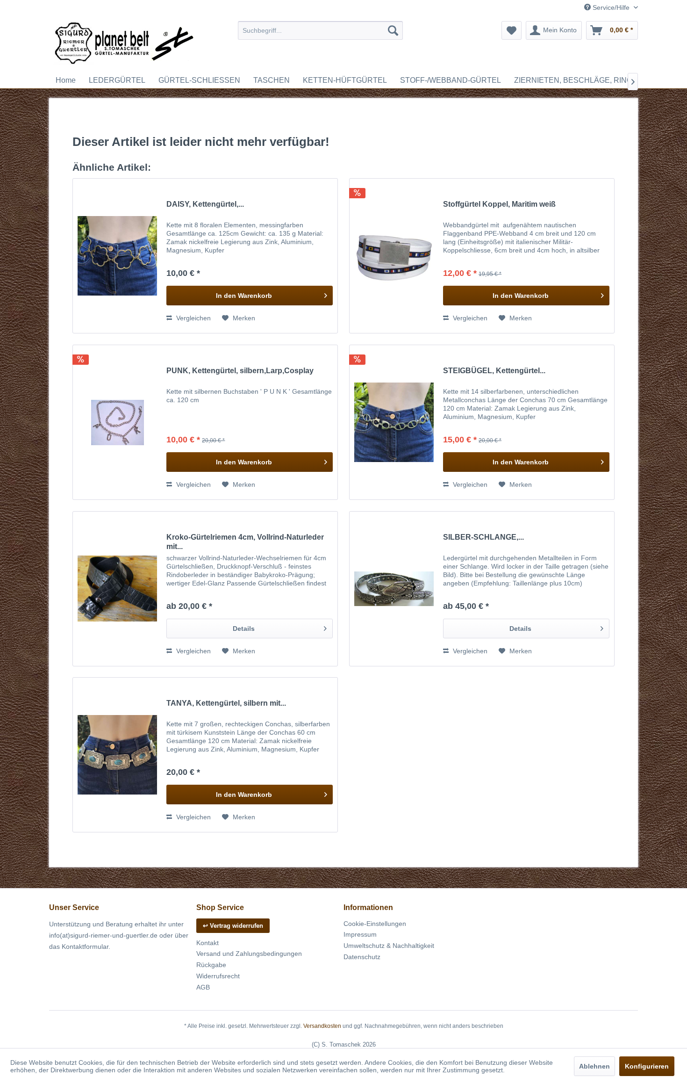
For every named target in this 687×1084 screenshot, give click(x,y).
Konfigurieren (647, 1066)
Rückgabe (211, 964)
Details (244, 628)
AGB (203, 987)
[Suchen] (393, 30)
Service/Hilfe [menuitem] (611, 7)
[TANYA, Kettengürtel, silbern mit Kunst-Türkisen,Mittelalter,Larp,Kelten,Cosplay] (117, 755)
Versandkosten (322, 1026)
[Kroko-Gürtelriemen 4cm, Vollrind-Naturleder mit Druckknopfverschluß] (117, 589)
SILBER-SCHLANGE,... (483, 537)
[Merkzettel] (511, 30)
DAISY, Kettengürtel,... (205, 204)
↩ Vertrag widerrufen (233, 925)
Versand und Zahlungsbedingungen (249, 953)
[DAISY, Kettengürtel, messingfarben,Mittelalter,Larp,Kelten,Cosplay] (117, 256)
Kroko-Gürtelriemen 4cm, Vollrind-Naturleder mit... (245, 541)
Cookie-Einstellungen (375, 923)
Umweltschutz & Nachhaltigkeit (389, 945)
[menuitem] (320, 30)
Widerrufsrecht (218, 976)
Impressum (360, 934)
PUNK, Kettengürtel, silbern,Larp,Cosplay (240, 371)
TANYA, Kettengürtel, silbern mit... (226, 703)
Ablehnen (594, 1066)
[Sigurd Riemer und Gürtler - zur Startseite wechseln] (124, 44)
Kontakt (207, 943)
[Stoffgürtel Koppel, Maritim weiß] (394, 256)
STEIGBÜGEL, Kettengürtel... (494, 371)
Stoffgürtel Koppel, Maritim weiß (499, 204)
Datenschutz (362, 957)
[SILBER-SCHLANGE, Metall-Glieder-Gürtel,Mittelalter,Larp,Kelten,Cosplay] (394, 589)
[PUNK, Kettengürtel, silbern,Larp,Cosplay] (117, 422)
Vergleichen (192, 318)
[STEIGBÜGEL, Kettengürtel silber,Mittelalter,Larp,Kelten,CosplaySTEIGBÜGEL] (394, 422)
